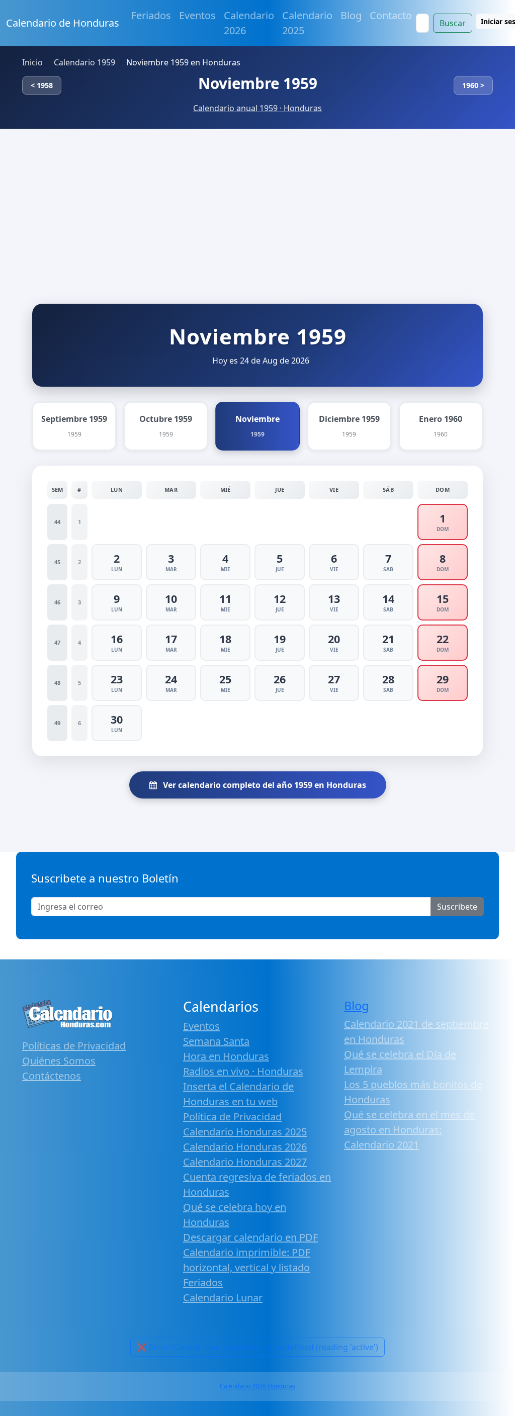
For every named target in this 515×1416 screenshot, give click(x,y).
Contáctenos (51, 1076)
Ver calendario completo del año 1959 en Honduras (263, 784)
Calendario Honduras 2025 (245, 1131)
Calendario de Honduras (62, 23)
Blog (351, 15)
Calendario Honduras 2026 (245, 1147)
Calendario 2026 (249, 23)
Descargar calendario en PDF (250, 1237)
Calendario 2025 (307, 23)
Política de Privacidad (232, 1116)
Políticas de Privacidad (74, 1045)
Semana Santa (216, 1041)
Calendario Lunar (223, 1297)
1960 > (473, 85)
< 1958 (42, 85)
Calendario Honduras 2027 (245, 1162)
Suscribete (457, 906)
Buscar (453, 23)
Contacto (391, 15)
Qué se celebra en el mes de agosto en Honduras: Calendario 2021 (409, 1130)
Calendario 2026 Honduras (257, 1386)
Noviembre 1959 (257, 83)
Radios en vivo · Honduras (243, 1071)
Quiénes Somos (59, 1061)
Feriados (151, 15)
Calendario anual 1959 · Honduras (257, 108)
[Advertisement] (257, 204)
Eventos (197, 15)
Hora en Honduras (226, 1056)
